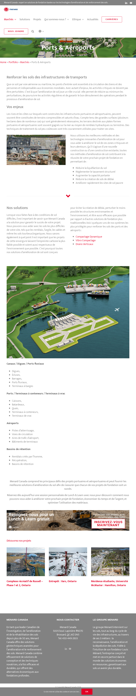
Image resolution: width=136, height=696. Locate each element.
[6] (68, 511)
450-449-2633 (70, 638)
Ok (86, 692)
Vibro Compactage (86, 240)
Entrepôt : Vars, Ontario (68, 562)
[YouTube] (70, 649)
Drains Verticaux (84, 244)
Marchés (24, 62)
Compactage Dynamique (89, 236)
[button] (42, 31)
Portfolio (13, 62)
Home (3, 62)
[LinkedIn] (66, 649)
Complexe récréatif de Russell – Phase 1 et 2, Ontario (26, 562)
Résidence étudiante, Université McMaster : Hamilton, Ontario (110, 562)
